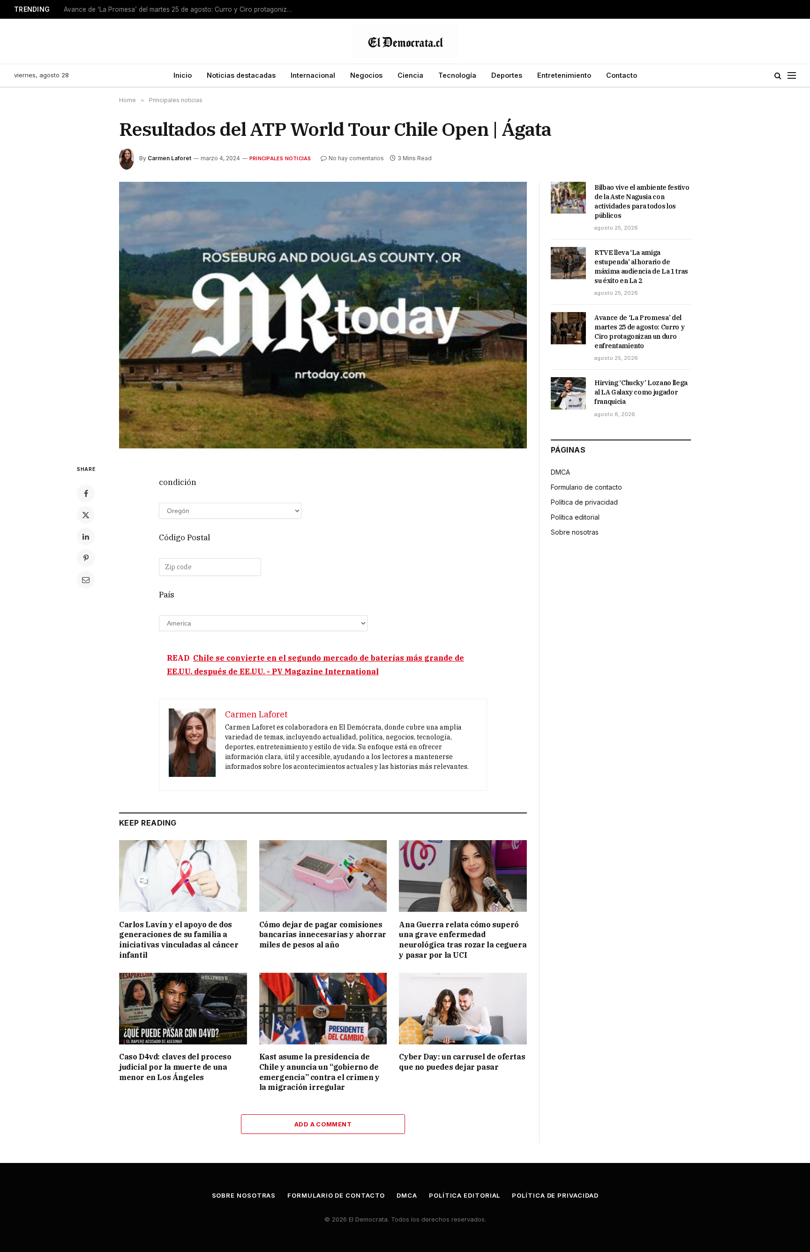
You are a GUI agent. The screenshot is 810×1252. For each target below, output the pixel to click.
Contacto (621, 75)
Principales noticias (280, 158)
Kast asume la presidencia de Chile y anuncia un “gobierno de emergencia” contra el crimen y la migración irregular (319, 1072)
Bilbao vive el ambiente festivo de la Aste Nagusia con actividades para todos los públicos (641, 201)
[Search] (777, 75)
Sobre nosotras (575, 532)
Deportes (506, 75)
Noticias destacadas (241, 75)
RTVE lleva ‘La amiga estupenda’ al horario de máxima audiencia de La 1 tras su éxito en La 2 (641, 266)
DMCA (560, 472)
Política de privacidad (584, 502)
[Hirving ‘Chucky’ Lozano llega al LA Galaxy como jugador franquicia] (568, 393)
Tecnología (457, 75)
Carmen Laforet (169, 158)
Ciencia (410, 75)
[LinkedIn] (86, 536)
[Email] (86, 580)
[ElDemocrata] (405, 41)
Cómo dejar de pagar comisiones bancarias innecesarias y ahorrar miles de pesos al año (322, 935)
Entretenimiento (564, 75)
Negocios (366, 75)
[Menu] (792, 75)
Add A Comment (323, 1124)
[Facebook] (86, 493)
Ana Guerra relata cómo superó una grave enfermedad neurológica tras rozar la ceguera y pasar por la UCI (462, 940)
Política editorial (575, 517)
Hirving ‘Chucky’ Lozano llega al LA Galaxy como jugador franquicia (641, 392)
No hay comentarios (356, 158)
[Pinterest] (86, 558)
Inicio (182, 75)
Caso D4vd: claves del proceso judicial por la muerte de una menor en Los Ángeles (175, 1067)
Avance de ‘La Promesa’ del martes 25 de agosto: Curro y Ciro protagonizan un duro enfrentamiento (181, 9)
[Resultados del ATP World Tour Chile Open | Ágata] (323, 315)
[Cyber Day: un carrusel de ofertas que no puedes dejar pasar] (463, 1008)
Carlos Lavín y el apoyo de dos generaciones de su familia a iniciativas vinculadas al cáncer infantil (178, 940)
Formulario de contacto (586, 487)
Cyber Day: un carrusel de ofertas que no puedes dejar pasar (462, 1062)
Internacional (313, 75)
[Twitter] (86, 515)
